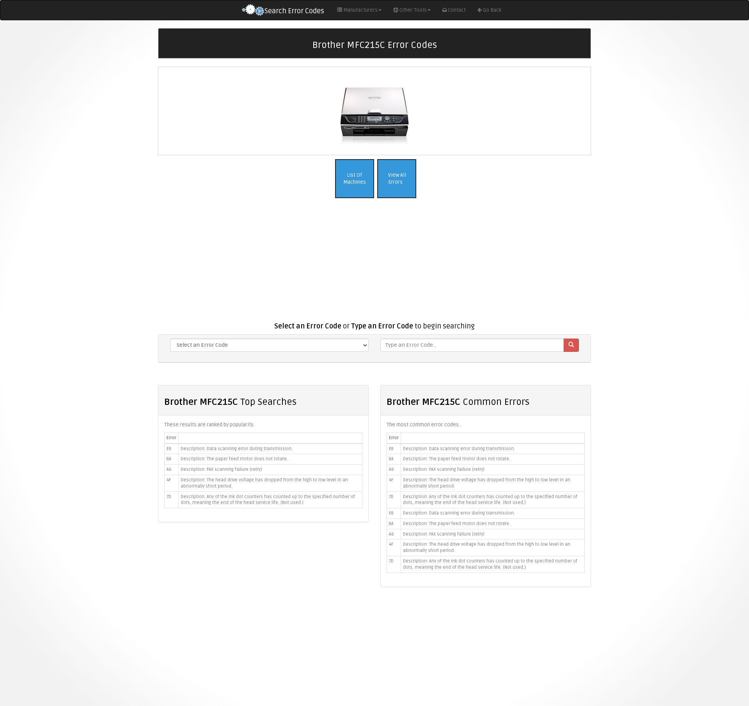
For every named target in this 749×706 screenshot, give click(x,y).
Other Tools (413, 10)
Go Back (492, 10)
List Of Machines (354, 179)
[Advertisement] (374, 264)
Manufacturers (360, 10)
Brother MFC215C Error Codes (374, 45)
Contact (457, 10)
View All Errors (396, 179)
